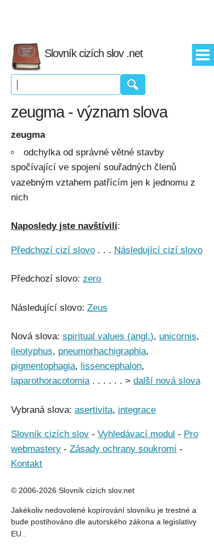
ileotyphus (32, 351)
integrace (137, 410)
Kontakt (26, 463)
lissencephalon (111, 366)
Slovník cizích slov (50, 434)
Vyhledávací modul (136, 434)
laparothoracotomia (50, 381)
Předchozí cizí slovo (53, 250)
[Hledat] (133, 84)
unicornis (177, 336)
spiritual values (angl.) (108, 336)
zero (92, 278)
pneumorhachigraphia (102, 351)
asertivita (93, 410)
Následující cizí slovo (158, 250)
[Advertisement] (107, 16)
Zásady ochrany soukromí (123, 449)
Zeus (97, 308)
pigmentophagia (43, 366)
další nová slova (166, 381)
